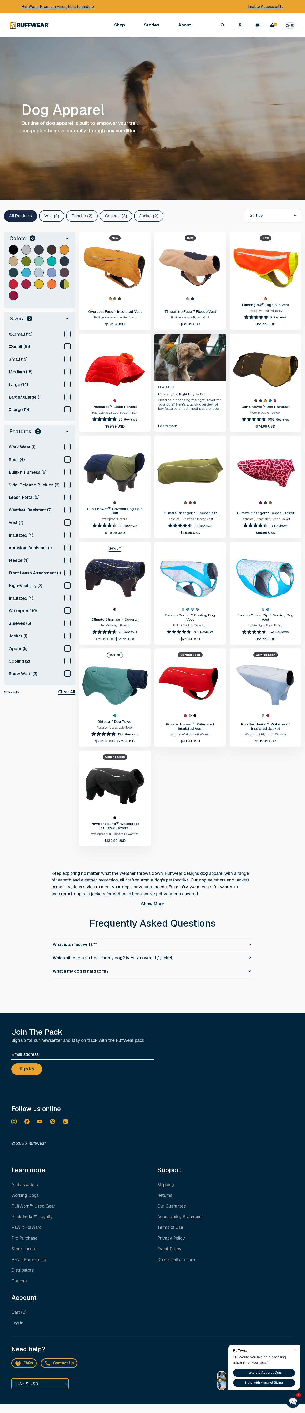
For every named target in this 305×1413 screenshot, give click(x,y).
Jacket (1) (18, 636)
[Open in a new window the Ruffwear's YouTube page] (39, 1121)
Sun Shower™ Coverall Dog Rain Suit (114, 510)
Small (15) (18, 359)
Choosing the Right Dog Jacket (181, 394)
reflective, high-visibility (265, 311)
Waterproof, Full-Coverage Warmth (114, 834)
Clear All (66, 691)
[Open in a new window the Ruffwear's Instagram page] (14, 1121)
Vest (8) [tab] (51, 216)
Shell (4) (17, 459)
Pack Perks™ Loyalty (32, 1216)
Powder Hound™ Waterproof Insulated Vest (190, 726)
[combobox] (272, 215)
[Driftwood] (13, 261)
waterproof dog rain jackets (78, 894)
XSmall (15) (19, 346)
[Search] (222, 25)
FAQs (28, 1363)
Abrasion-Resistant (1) (30, 548)
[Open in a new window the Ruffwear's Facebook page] (27, 1121)
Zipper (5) (18, 648)
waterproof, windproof (265, 413)
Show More (152, 904)
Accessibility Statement (180, 1216)
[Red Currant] (13, 284)
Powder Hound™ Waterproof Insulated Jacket (265, 726)
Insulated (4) (21, 535)
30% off (115, 549)
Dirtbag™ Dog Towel (114, 721)
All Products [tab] (20, 216)
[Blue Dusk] (270, 400)
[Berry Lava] (13, 295)
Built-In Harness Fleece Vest (190, 317)
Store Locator (24, 1248)
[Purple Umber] (64, 272)
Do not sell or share (176, 1259)
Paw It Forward (26, 1227)
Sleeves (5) (20, 623)
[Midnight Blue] (64, 261)
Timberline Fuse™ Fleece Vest (190, 311)
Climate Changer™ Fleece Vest (190, 513)
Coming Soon (190, 655)
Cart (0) (18, 1312)
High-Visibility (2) (25, 585)
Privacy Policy (171, 1238)
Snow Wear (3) (23, 673)
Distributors (22, 1270)
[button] (39, 238)
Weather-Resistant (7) (30, 510)
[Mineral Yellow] (39, 284)
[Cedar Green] (26, 261)
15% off (115, 655)
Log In (17, 1323)
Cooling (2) (19, 661)
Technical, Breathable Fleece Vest (190, 519)
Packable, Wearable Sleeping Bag (114, 413)
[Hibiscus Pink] (26, 284)
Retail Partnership (28, 1259)
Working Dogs (25, 1195)
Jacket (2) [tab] (148, 216)
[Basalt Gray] (39, 250)
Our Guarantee (171, 1206)
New (115, 238)
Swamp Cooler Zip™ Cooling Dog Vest (265, 617)
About (184, 25)
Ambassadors (24, 1184)
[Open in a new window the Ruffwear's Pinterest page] (52, 1121)
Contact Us (63, 1363)
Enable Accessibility (266, 6)
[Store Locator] (257, 25)
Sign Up (27, 1068)
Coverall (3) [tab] (116, 216)
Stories (151, 25)
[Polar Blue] (39, 272)
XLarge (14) (20, 409)
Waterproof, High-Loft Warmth (190, 734)
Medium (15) (21, 372)
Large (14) (18, 384)
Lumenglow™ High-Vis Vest (265, 304)
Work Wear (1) (22, 447)
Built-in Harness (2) (27, 472)
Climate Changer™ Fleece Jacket (265, 513)
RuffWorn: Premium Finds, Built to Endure (57, 6)
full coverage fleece (115, 625)
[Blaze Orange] (51, 284)
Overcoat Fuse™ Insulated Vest (115, 311)
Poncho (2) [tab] (81, 216)
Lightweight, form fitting (265, 625)
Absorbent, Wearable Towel (115, 728)
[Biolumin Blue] (26, 272)
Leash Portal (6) (24, 497)
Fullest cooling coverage (190, 625)
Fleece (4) (19, 560)
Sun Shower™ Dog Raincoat (266, 406)
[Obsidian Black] (13, 250)
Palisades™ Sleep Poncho (114, 406)
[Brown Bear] (64, 250)
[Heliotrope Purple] (51, 272)
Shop (119, 25)
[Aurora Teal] (51, 261)
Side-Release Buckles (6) (34, 485)
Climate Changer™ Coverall (115, 619)
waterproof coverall (114, 519)
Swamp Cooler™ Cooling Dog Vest (190, 617)
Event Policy (169, 1248)
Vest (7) (16, 522)
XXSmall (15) (21, 334)
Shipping (165, 1184)
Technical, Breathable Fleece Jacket (265, 519)
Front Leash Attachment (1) (35, 573)
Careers (19, 1280)
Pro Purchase (24, 1238)
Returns (164, 1195)
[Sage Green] (39, 261)
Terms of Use (170, 1227)
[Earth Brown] (51, 250)
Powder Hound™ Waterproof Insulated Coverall (115, 825)
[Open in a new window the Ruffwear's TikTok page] (65, 1121)
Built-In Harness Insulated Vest (115, 317)
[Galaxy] (64, 284)
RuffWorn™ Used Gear (33, 1206)
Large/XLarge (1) (25, 397)
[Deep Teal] (13, 272)
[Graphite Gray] (26, 250)
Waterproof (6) (23, 610)
